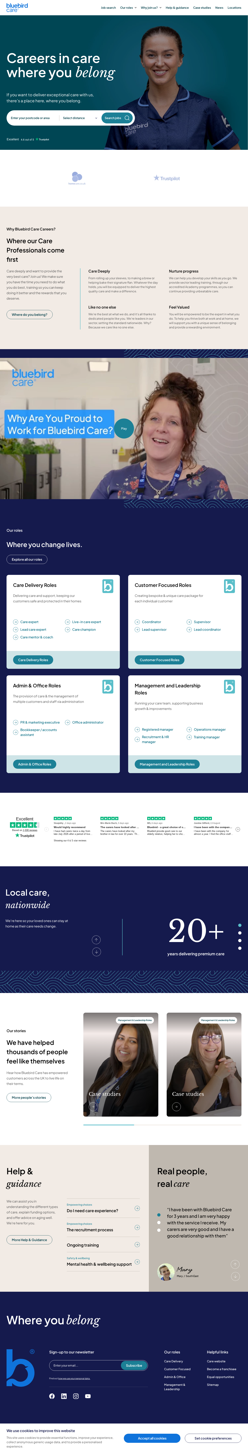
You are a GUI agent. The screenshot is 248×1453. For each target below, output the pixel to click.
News (219, 7)
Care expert (29, 622)
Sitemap (213, 1385)
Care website (216, 1361)
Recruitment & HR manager (155, 739)
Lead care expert (33, 629)
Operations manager (210, 729)
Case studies (202, 7)
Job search (108, 7)
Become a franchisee (221, 1369)
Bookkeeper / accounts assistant (38, 732)
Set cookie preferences (213, 1438)
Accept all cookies (152, 1438)
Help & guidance (177, 7)
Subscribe (134, 1365)
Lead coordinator (207, 629)
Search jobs (113, 118)
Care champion (84, 629)
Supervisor (202, 622)
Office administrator (87, 722)
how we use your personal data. (74, 1378)
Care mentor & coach (36, 637)
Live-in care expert (86, 622)
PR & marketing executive (40, 722)
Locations (234, 7)
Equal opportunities (220, 1377)
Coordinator (151, 622)
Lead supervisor (154, 629)
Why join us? (149, 7)
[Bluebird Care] (17, 11)
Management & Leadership (174, 1387)
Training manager (207, 737)
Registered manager (157, 729)
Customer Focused (177, 1369)
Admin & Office (175, 1377)
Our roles (126, 7)
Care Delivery (173, 1361)
